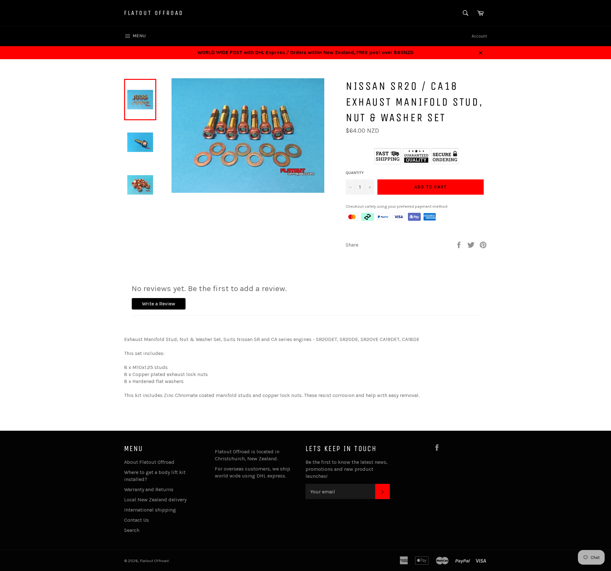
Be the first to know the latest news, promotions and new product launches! (347, 469)
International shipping (150, 510)
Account (479, 36)
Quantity (355, 173)
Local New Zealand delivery (155, 500)
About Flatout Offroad (149, 462)
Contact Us (136, 520)
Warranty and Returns (148, 489)
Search (131, 530)
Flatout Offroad (154, 13)
